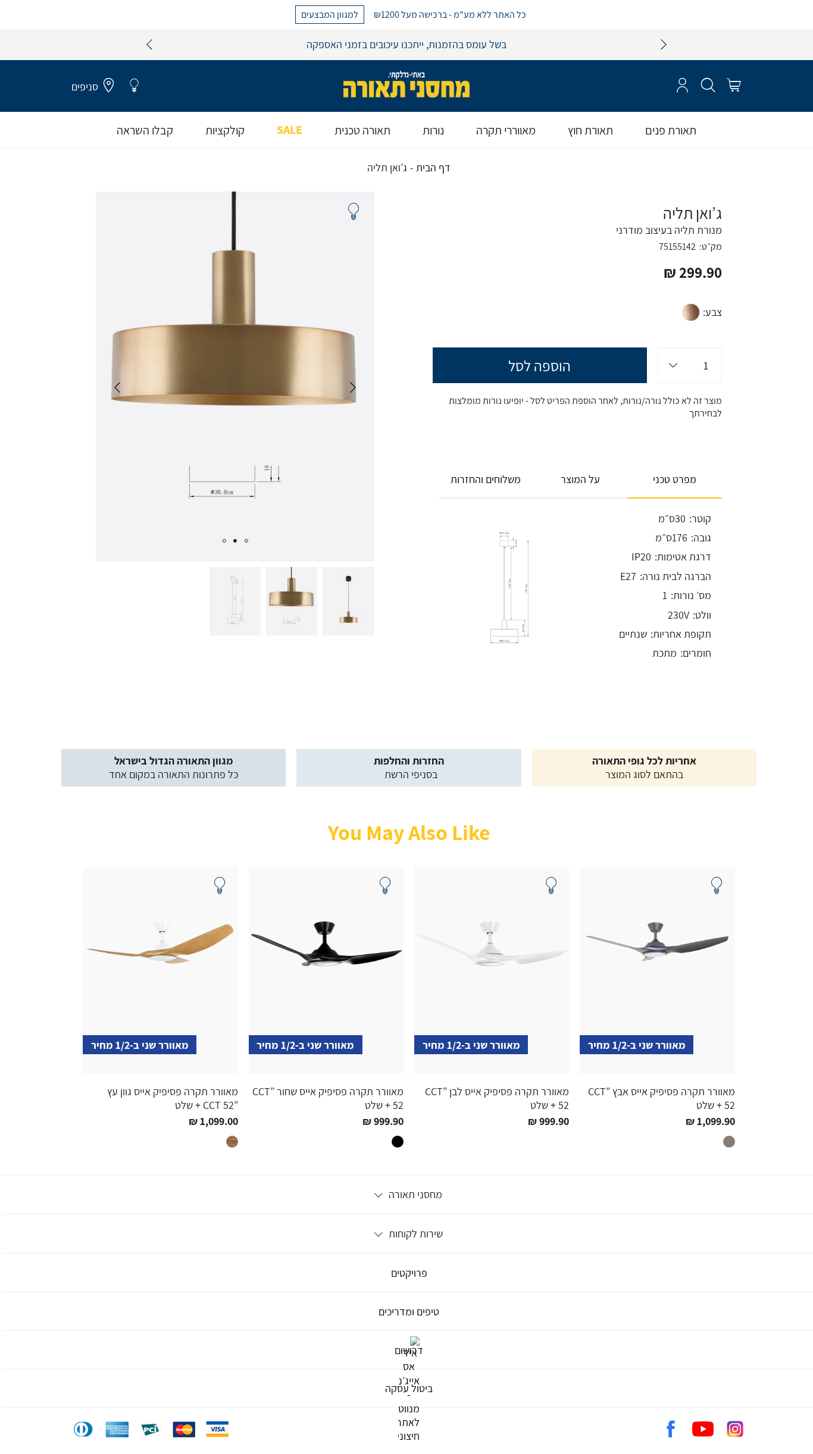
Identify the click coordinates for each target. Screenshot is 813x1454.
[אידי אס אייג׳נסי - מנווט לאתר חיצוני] (409, 1436)
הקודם (149, 44)
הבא (663, 44)
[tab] (674, 480)
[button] (733, 85)
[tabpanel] (235, 376)
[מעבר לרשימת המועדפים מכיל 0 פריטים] (134, 85)
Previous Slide (353, 387)
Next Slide (117, 387)
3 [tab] (224, 541)
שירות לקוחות (414, 1233)
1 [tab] (246, 541)
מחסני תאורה (414, 1194)
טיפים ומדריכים (409, 1311)
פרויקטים (409, 1273)
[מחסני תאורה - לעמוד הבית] (406, 84)
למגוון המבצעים (329, 14)
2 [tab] (235, 541)
